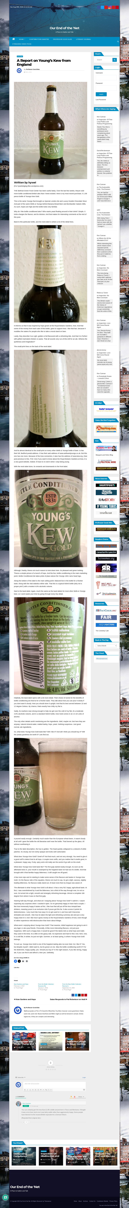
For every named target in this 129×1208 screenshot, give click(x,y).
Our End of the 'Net (64, 28)
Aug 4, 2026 (72, 1047)
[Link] (46, 1090)
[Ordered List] (35, 1090)
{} (48, 1089)
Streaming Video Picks (21, 44)
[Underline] (30, 1090)
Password (99, 83)
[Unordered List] (38, 1090)
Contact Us (92, 1201)
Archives (85, 1201)
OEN (28, 1047)
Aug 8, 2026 (46, 1047)
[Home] (13, 39)
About (80, 1201)
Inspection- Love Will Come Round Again (103, 325)
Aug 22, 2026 (20, 1047)
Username (99, 73)
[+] (51, 1089)
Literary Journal (83, 39)
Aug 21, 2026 (101, 1159)
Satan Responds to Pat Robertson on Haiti (68, 999)
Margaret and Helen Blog (104, 455)
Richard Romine (17, 1151)
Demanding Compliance (20, 1155)
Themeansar (47, 1201)
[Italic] (27, 1090)
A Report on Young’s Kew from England (44, 62)
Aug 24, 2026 (46, 1159)
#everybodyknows (101, 658)
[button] (118, 41)
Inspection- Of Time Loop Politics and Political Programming (104, 122)
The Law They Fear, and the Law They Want (105, 1156)
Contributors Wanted (39, 39)
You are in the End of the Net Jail (108, 1205)
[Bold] (25, 1090)
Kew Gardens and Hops (21, 984)
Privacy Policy (113, 1201)
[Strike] (33, 1090)
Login (84, 1077)
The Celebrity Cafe (102, 631)
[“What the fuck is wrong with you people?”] (106, 410)
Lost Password (101, 99)
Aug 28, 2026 (19, 1159)
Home (21, 39)
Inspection (43, 1151)
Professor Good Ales (62, 39)
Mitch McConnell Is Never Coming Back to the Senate (76, 1045)
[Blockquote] (40, 1090)
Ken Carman (27, 1103)
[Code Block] (43, 1090)
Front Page (19, 56)
